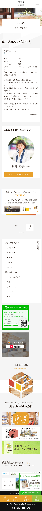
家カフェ (15, 500)
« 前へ (16, 226)
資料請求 (26, 500)
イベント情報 (5, 500)
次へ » (21, 232)
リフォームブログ (13, 277)
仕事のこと (11, 262)
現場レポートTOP (12, 272)
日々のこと (11, 257)
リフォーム (11, 292)
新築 (8, 282)
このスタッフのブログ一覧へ (18, 174)
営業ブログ (11, 253)
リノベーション (12, 287)
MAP (28, 463)
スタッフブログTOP (12, 243)
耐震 (8, 296)
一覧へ (29, 227)
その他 (9, 267)
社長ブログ (11, 248)
